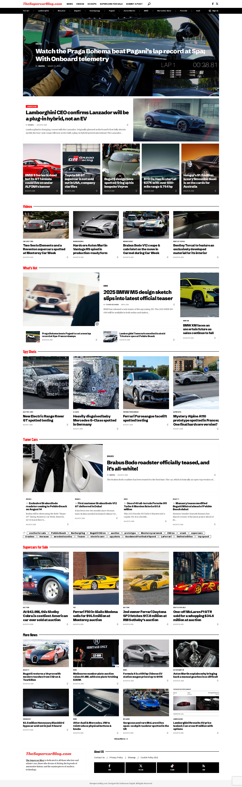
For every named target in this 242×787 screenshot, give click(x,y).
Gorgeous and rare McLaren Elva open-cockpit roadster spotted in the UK (146, 726)
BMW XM (186, 320)
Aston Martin (129, 11)
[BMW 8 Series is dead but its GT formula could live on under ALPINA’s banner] (42, 169)
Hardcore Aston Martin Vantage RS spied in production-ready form (90, 249)
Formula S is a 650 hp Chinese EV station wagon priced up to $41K (143, 675)
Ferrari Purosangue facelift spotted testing (145, 418)
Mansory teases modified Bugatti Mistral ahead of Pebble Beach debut (192, 506)
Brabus (110, 456)
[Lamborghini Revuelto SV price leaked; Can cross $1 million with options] (196, 702)
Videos (39, 44)
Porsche (183, 11)
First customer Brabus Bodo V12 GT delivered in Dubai (96, 505)
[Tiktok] (172, 767)
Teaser (81, 536)
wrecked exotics (63, 536)
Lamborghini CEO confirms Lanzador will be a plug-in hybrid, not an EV (77, 115)
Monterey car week (151, 533)
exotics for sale (37, 533)
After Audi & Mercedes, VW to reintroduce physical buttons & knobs (92, 726)
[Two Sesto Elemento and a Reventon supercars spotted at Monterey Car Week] (46, 225)
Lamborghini (43, 11)
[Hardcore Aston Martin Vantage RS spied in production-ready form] (96, 225)
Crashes (29, 536)
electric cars (28, 412)
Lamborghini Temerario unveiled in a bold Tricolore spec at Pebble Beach (142, 335)
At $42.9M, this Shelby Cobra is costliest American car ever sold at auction (45, 616)
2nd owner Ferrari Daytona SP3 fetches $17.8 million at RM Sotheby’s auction (145, 616)
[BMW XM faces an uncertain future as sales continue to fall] (199, 295)
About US (99, 751)
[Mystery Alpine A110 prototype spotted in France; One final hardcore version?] (196, 382)
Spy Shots (29, 351)
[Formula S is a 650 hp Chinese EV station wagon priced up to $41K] (146, 653)
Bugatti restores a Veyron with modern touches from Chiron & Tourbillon (42, 676)
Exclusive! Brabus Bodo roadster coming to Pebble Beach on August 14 (46, 506)
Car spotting (28, 241)
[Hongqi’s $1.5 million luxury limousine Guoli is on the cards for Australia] (200, 169)
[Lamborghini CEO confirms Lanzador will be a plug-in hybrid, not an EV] (176, 119)
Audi (198, 11)
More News (30, 635)
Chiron (171, 533)
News (126, 499)
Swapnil (41, 66)
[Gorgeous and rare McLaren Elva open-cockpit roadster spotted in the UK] (146, 702)
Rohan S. (31, 125)
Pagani (112, 11)
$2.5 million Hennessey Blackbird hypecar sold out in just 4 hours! (43, 724)
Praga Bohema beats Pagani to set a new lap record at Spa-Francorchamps (66, 335)
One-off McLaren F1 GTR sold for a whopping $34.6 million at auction (193, 616)
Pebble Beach (58, 533)
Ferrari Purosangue (131, 412)
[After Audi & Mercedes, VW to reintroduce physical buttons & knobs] (96, 702)
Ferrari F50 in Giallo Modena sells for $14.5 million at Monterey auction (95, 616)
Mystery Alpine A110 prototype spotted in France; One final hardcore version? (196, 420)
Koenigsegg (95, 11)
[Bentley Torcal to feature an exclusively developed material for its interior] (196, 225)
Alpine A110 (177, 412)
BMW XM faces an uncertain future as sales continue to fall (198, 329)
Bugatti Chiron (98, 533)
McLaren (61, 11)
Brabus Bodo (128, 241)
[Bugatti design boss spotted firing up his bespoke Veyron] (121, 169)
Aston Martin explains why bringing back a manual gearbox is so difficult (195, 675)
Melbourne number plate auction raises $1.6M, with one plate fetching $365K (95, 676)
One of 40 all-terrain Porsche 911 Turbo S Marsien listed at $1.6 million (145, 506)
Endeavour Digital (127, 783)
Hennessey (27, 719)
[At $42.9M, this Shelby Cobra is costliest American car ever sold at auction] (46, 578)
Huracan (44, 536)
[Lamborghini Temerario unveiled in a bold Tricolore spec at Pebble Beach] (110, 336)
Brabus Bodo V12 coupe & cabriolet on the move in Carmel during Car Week (141, 249)
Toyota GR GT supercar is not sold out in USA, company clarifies (80, 180)
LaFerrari (166, 536)
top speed (203, 536)
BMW (146, 11)
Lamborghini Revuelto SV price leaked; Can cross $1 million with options (193, 726)
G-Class (76, 412)
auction (115, 533)
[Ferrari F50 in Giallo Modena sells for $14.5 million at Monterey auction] (96, 578)
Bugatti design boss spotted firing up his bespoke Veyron (119, 182)
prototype (130, 533)
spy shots (115, 536)
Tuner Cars (30, 439)
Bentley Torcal (179, 241)
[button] (149, 4)
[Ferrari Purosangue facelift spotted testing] (146, 382)
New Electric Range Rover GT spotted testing (43, 418)
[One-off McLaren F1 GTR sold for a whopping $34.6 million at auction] (196, 578)
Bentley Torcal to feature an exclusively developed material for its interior (193, 249)
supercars (197, 533)
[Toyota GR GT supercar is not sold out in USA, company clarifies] (81, 169)
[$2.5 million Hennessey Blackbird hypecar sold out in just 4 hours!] (46, 702)
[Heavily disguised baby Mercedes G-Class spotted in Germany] (96, 382)
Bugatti (77, 11)
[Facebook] (212, 4)
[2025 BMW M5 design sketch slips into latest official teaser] (61, 299)
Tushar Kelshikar (112, 304)
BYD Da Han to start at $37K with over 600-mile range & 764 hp (160, 182)
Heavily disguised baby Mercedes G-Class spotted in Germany (94, 420)
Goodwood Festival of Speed (140, 536)
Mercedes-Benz (164, 11)
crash (183, 533)
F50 (74, 607)
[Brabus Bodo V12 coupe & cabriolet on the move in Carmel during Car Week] (146, 225)
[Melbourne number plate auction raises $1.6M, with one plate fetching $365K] (96, 653)
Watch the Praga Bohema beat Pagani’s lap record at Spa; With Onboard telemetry (120, 55)
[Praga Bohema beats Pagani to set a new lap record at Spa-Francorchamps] (33, 336)
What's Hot (30, 268)
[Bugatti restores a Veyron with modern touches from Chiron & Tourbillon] (46, 653)
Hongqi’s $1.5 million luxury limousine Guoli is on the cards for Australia (199, 180)
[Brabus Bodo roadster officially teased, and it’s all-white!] (63, 468)
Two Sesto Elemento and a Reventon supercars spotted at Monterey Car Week (44, 249)
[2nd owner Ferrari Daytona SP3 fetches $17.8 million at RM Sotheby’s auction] (146, 578)
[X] (217, 4)
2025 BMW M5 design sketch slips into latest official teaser (138, 295)
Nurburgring (78, 241)
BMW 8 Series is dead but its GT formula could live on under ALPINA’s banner (41, 180)
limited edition (185, 536)
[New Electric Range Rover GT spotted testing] (46, 382)
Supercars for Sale (35, 547)
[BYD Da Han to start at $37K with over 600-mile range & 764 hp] (160, 169)
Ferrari (26, 11)
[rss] (203, 767)
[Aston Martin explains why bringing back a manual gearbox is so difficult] (196, 653)
